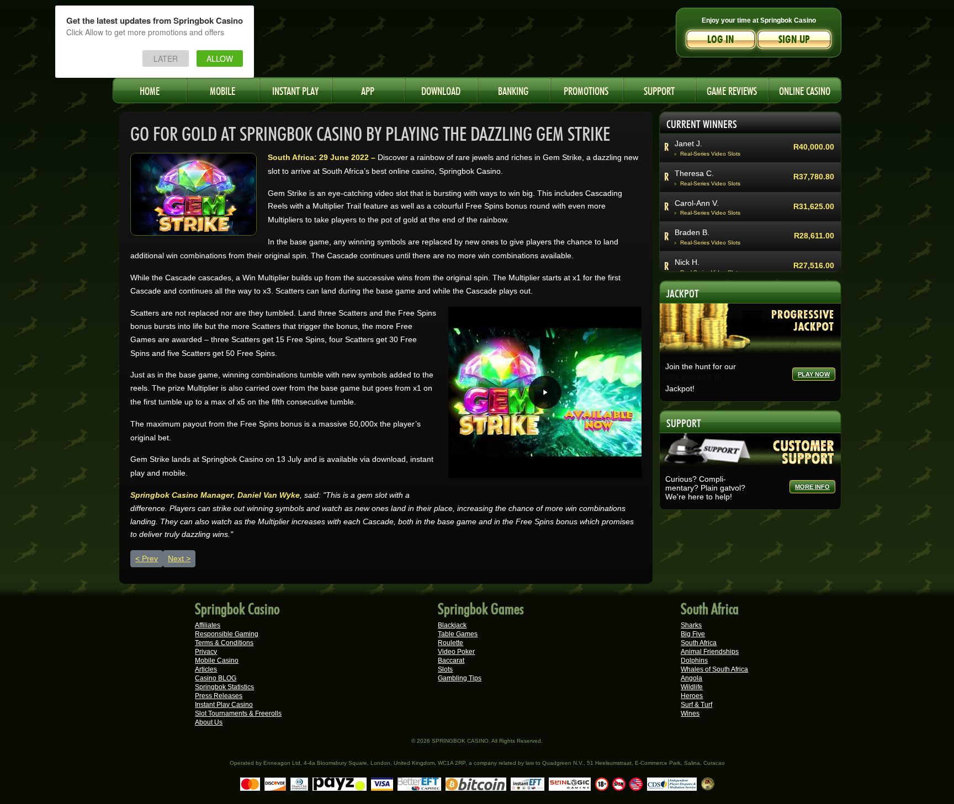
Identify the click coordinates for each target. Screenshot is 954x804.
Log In (720, 39)
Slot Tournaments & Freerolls (238, 713)
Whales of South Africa (714, 669)
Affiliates (207, 625)
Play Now (814, 374)
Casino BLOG (215, 678)
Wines (690, 713)
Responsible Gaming (226, 634)
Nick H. (687, 262)
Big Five (693, 634)
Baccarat (451, 660)
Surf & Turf (696, 705)
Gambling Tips (459, 678)
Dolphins (694, 660)
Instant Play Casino (224, 705)
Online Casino (804, 89)
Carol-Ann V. (697, 203)
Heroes (692, 696)
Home (150, 89)
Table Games (458, 634)
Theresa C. (694, 173)
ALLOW (219, 58)
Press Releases (218, 696)
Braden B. (692, 232)
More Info (812, 486)
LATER (165, 58)
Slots (445, 669)
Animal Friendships (710, 652)
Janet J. (688, 143)
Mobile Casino (217, 660)
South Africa (699, 643)
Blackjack (452, 625)
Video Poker (456, 652)
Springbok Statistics (224, 687)
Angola (691, 678)
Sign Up (794, 39)
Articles (206, 669)
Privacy (206, 652)
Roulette (450, 643)
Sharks (691, 625)
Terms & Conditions (224, 643)
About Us (208, 722)
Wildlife (692, 687)
